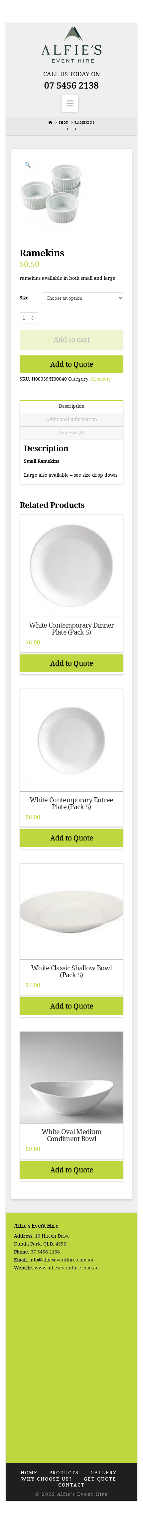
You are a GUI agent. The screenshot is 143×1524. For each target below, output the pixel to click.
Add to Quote (71, 364)
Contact (71, 1485)
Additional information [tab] (71, 419)
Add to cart (72, 339)
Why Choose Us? (46, 1479)
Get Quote (100, 1479)
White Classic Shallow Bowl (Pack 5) (71, 971)
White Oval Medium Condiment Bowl (71, 1135)
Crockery (101, 379)
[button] (70, 103)
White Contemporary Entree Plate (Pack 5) (71, 803)
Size (24, 298)
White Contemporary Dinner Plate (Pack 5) (71, 628)
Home (29, 1473)
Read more (71, 605)
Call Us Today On (71, 74)
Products (64, 1473)
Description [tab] (71, 406)
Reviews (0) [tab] (71, 433)
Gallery (103, 1473)
